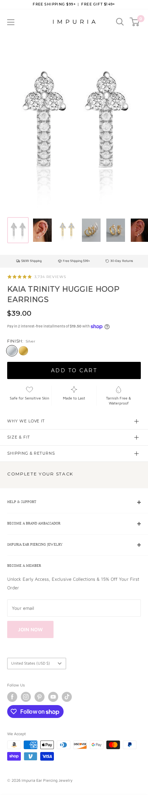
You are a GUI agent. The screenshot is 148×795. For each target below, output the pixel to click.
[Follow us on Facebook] (12, 697)
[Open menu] (10, 22)
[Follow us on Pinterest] (39, 697)
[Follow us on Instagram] (26, 697)
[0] (134, 22)
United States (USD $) (30, 663)
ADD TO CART (74, 370)
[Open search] (120, 22)
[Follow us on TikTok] (67, 697)
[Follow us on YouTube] (53, 697)
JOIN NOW (30, 629)
